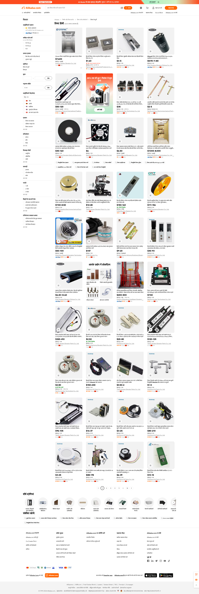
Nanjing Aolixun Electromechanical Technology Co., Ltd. (160, 111)
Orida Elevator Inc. (92, 255)
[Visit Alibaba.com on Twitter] (156, 561)
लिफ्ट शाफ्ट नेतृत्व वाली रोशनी (103, 518)
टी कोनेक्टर (96, 162)
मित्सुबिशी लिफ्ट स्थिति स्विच (32, 522)
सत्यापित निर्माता (90, 537)
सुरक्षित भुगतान (60, 537)
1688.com (78, 584)
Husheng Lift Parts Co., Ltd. (125, 65)
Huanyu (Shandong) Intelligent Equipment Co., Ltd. (130, 299)
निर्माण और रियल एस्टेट (68, 19)
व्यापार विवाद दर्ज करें (122, 545)
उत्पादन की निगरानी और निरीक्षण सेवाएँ (65, 553)
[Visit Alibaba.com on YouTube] (165, 561)
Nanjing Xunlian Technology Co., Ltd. (128, 111)
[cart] (147, 8)
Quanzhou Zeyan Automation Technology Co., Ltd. (68, 255)
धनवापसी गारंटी (60, 541)
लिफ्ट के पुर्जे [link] (93, 19)
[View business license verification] (118, 591)
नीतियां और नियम (60, 557)
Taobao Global (108, 584)
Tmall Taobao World (89, 584)
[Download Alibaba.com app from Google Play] (166, 575)
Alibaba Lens (34, 575)
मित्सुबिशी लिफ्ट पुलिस (136, 162)
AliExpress (70, 584)
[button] (122, 8)
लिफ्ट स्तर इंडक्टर (132, 518)
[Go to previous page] (98, 488)
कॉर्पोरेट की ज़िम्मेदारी (31, 545)
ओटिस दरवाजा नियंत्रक (84, 518)
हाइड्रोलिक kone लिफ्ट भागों (64, 167)
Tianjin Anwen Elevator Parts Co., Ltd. (98, 209)
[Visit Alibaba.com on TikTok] (169, 561)
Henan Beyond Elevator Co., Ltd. (127, 155)
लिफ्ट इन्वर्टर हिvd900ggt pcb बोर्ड (155, 162)
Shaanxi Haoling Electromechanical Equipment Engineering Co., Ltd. (68, 209)
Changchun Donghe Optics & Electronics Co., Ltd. (68, 155)
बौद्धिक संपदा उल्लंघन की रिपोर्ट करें (125, 553)
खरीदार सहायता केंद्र (122, 537)
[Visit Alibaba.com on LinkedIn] (152, 561)
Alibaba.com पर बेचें (152, 537)
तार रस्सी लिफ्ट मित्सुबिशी (100, 167)
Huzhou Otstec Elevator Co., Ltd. (65, 63)
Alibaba (57, 19)
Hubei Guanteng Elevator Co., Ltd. (158, 209)
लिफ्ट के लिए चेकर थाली (82, 167)
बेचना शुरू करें (150, 541)
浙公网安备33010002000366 (133, 591)
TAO (115, 584)
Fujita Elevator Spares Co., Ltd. (126, 211)
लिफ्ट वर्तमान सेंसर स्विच (68, 518)
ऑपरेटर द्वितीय (119, 518)
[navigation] (37, 254)
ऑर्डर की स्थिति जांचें (152, 545)
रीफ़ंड (118, 549)
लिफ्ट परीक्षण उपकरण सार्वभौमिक (150, 518)
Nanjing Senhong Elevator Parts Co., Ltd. (99, 155)
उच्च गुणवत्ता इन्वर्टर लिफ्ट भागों (81, 162)
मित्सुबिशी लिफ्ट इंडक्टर (63, 162)
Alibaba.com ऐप (120, 575)
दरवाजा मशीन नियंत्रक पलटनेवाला (49, 518)
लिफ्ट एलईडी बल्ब (121, 162)
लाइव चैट (119, 541)
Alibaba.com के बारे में (32, 533)
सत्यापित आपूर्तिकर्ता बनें (153, 549)
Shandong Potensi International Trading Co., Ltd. (68, 111)
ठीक (48, 78)
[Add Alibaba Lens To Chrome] (52, 575)
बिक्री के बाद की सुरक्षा (61, 549)
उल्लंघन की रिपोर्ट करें (122, 557)
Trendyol (121, 584)
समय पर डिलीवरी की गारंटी (63, 545)
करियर (27, 549)
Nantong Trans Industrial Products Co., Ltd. (99, 67)
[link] (196, 574)
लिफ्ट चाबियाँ (108, 162)
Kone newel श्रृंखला (168, 518)
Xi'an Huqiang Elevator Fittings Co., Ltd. (159, 65)
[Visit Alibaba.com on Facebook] (148, 561)
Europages (129, 584)
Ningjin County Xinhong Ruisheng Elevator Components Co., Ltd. (130, 255)
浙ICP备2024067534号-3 (152, 591)
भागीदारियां (149, 553)
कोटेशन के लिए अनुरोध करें (93, 541)
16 (127, 488)
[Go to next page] (131, 488)
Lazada (99, 584)
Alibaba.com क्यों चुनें (32, 537)
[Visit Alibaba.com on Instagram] (160, 561)
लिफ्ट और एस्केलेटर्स (82, 19)
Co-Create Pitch (31, 541)
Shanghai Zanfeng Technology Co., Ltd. (159, 155)
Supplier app (108, 575)
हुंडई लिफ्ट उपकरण (30, 518)
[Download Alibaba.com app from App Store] (151, 575)
